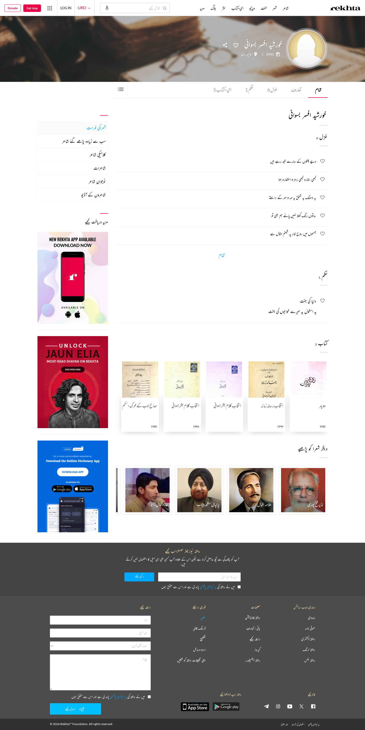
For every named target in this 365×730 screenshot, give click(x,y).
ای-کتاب (222, 89)
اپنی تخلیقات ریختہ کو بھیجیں (191, 660)
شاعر (286, 8)
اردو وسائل (199, 650)
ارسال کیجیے (70, 709)
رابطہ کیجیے (255, 639)
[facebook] (313, 706)
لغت (264, 8)
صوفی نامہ (310, 628)
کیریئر (257, 650)
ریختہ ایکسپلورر (253, 660)
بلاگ (213, 8)
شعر (275, 8)
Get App (32, 8)
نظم (249, 89)
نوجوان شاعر (97, 181)
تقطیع (203, 639)
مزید (202, 8)
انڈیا (243, 54)
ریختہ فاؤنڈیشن (252, 618)
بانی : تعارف (253, 628)
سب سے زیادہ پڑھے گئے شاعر (84, 141)
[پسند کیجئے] (235, 44)
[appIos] (195, 706)
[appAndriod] (226, 706)
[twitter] (301, 706)
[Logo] (345, 8)
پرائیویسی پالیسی (208, 586)
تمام (318, 89)
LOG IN (66, 8)
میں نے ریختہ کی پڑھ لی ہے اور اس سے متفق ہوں (198, 586)
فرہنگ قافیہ (199, 628)
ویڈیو (252, 8)
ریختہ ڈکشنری (308, 639)
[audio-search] (107, 7)
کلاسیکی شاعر (98, 155)
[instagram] (278, 706)
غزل (272, 89)
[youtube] (290, 706)
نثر (223, 8)
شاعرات (100, 168)
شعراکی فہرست (96, 128)
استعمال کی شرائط (298, 724)
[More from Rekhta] (49, 7)
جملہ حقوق (284, 724)
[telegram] (266, 706)
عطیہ (203, 618)
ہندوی (311, 618)
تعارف (296, 89)
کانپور (249, 54)
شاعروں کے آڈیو (93, 195)
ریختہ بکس (309, 660)
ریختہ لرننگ (309, 650)
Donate (13, 8)
